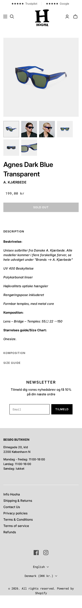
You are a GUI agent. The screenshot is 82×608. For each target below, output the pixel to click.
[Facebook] (36, 552)
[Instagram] (45, 552)
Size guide (12, 362)
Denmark (39, 576)
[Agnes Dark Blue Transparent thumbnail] (11, 129)
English (39, 567)
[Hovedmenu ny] (5, 16)
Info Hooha (11, 494)
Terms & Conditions (18, 520)
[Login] (67, 16)
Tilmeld (62, 409)
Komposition (14, 353)
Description (13, 231)
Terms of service (16, 526)
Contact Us (11, 507)
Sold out (41, 207)
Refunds (9, 532)
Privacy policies (15, 513)
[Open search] (12, 16)
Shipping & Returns (17, 501)
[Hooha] (42, 17)
